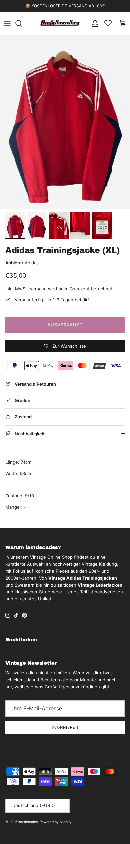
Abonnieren (65, 727)
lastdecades (28, 822)
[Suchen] (22, 23)
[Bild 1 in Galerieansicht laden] (65, 122)
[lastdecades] (60, 23)
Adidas (32, 262)
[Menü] (7, 23)
